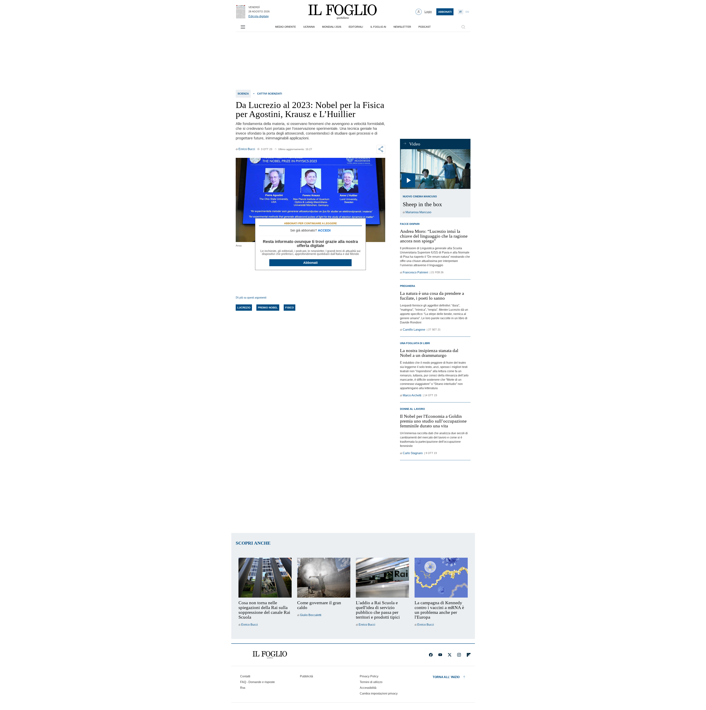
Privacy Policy (369, 676)
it (460, 11)
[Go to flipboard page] (468, 655)
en (467, 11)
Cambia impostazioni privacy (379, 693)
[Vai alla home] (342, 11)
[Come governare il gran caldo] (323, 578)
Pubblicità (306, 676)
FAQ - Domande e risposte (257, 682)
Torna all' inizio (446, 677)
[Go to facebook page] (431, 655)
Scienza (243, 93)
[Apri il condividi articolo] (381, 149)
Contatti (245, 676)
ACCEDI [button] (324, 230)
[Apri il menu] (243, 27)
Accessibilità (368, 687)
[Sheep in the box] (435, 169)
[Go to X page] (449, 655)
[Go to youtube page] (440, 655)
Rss (242, 687)
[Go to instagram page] (459, 655)
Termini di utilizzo (371, 682)
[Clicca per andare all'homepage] (270, 654)
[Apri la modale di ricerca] (463, 27)
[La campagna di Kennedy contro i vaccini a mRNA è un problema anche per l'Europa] (441, 578)
